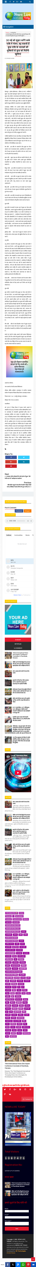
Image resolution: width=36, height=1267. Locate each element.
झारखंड (23, 978)
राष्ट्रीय (26, 1015)
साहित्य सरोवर (26, 1027)
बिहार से (12, 1002)
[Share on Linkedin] (24, 462)
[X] (12, 1264)
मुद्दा (7, 1011)
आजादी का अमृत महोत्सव (11, 937)
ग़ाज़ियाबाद (22, 962)
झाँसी (28, 978)
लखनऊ (13, 1018)
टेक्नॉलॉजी (13, 981)
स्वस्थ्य (19, 1030)
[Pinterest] (28, 1264)
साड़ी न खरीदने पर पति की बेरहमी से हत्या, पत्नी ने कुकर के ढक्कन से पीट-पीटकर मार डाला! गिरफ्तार (21, 892)
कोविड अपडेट (9, 959)
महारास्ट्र (14, 1008)
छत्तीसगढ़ (8, 968)
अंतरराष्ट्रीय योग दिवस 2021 (12, 928)
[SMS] (18, 1264)
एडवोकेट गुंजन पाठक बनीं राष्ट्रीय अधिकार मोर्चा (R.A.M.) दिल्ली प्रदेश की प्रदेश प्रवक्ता (21, 718)
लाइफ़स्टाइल (9, 1021)
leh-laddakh (19, 916)
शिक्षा (25, 1024)
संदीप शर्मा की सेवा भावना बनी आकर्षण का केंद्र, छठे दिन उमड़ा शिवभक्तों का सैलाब (21, 700)
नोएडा (7, 993)
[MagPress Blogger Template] (18, 14)
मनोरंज (21, 1005)
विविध (24, 1021)
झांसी (7, 981)
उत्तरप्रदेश (19, 950)
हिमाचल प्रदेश (26, 1033)
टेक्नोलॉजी (20, 981)
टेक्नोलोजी (27, 981)
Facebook (19, 511)
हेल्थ (7, 1036)
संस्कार (12, 1027)
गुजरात (7, 965)
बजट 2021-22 (10, 999)
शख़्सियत (20, 1024)
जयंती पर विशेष (9, 978)
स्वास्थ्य (7, 1033)
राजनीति (8, 1015)
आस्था (22, 944)
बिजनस (25, 999)
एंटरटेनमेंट (8, 956)
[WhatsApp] (23, 1264)
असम (20, 934)
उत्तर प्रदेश (22, 947)
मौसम (24, 1011)
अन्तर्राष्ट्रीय (8, 934)
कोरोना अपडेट (21, 956)
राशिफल (21, 1015)
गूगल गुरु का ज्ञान (15, 965)
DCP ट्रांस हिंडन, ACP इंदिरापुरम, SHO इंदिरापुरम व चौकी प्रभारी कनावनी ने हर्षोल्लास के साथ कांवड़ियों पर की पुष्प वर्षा (21, 709)
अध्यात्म (23, 931)
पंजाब (23, 993)
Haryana (8, 916)
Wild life (25, 919)
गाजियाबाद (8, 962)
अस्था (25, 934)
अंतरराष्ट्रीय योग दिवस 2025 (12, 931)
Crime (21, 913)
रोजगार (7, 1018)
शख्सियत (13, 1024)
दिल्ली (14, 987)
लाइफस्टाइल (20, 1018)
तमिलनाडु (14, 984)
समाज (7, 1027)
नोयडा (12, 993)
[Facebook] (7, 1264)
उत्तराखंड (19, 953)
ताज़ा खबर (21, 984)
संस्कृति (18, 1027)
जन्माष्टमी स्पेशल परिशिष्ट (11, 974)
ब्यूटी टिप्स (8, 1005)
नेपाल (14, 990)
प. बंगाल (18, 993)
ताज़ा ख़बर (8, 987)
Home (7, 32)
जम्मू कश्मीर (22, 974)
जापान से (17, 978)
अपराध (15, 934)
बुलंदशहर (19, 1002)
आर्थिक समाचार (9, 944)
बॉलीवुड (25, 1002)
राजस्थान (14, 1015)
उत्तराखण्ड (26, 953)
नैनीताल (24, 990)
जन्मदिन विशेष (23, 968)
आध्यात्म (21, 941)
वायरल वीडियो (17, 1021)
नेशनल (19, 990)
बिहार (7, 1002)
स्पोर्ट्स (14, 1030)
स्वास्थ (25, 1030)
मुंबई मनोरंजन (17, 1011)
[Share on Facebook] (11, 457)
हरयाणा (13, 1033)
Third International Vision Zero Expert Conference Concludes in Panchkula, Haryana (20, 655)
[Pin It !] (11, 466)
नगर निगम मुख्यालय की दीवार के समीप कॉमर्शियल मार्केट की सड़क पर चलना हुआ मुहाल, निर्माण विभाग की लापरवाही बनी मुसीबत (21, 739)
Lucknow (8, 919)
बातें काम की (18, 999)
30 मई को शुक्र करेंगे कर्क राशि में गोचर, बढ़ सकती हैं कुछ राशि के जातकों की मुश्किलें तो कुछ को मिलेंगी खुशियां (18, 47)
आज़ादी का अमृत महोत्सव (11, 941)
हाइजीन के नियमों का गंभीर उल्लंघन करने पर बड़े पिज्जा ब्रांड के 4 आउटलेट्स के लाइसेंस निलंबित (21, 681)
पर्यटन (28, 993)
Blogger (27, 511)
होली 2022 (13, 1036)
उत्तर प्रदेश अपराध (10, 950)
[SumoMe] (33, 1264)
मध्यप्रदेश (15, 1005)
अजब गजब (8, 922)
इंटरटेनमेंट (8, 947)
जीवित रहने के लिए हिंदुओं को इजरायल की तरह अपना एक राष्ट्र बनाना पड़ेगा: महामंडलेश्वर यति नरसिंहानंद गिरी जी (21, 663)
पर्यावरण (8, 996)
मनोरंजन (27, 1005)
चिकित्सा (24, 965)
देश (19, 987)
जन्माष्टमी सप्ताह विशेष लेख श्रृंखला (14, 971)
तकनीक (8, 984)
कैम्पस (14, 956)
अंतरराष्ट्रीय (16, 922)
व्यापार (7, 1024)
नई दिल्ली (8, 990)
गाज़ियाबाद (15, 962)
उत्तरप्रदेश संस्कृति (10, 953)
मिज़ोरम (21, 1008)
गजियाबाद (21, 959)
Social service (17, 919)
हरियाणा (19, 1033)
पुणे (12, 996)
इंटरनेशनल (15, 947)
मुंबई (11, 1011)
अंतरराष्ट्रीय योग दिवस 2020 (12, 925)
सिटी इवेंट (8, 1030)
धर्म (23, 987)
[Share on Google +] (11, 462)
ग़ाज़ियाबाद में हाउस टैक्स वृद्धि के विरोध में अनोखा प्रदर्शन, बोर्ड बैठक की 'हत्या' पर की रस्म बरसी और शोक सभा (22, 691)
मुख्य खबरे (27, 1008)
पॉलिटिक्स (18, 996)
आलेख (17, 944)
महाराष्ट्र (8, 1008)
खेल (15, 959)
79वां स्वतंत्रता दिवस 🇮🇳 (11, 913)
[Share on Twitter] (24, 457)
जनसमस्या (15, 968)
